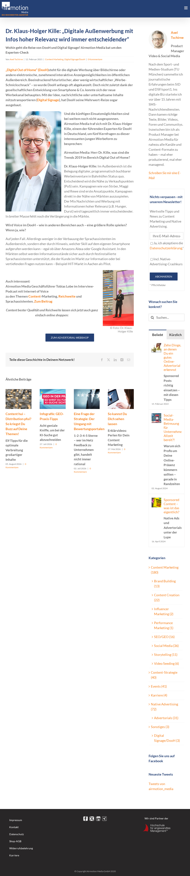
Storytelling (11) (165, 654)
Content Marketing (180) (164, 569)
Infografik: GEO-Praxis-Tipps (52, 427)
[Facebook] (85, 818)
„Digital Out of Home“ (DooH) (27, 70)
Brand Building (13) (165, 583)
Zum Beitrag (43, 301)
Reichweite (67, 296)
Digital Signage (48, 100)
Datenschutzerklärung (166, 248)
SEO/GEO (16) (164, 637)
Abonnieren (163, 276)
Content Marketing (54, 59)
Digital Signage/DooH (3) (167, 738)
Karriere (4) (159, 695)
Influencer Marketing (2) (163, 611)
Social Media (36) (166, 646)
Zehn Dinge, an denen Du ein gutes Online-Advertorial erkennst (172, 372)
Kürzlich (175, 335)
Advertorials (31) (166, 718)
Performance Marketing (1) (163, 625)
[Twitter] (92, 818)
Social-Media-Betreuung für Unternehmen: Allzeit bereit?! (172, 449)
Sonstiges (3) (160, 727)
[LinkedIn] (98, 818)
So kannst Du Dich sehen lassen (119, 429)
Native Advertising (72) (164, 706)
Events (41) (159, 686)
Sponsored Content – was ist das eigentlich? (172, 518)
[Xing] (104, 818)
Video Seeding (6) (166, 663)
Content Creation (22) (166, 597)
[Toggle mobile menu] (186, 8)
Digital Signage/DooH (74, 59)
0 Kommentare (95, 59)
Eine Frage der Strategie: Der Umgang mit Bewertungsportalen (89, 439)
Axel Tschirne (16, 59)
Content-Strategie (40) (164, 674)
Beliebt (157, 335)
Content (34, 296)
